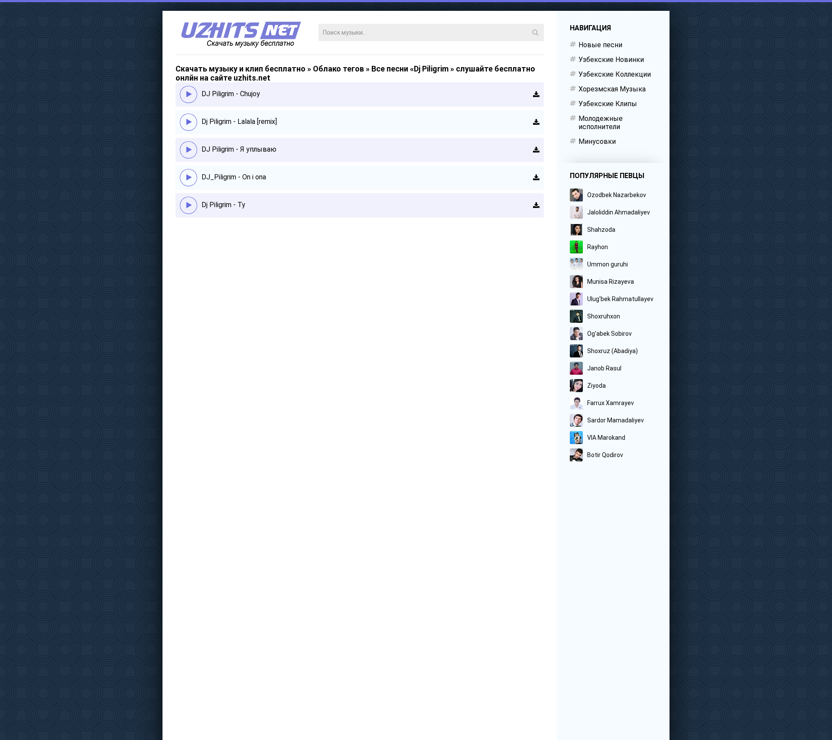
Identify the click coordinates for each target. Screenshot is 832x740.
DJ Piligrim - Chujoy (231, 94)
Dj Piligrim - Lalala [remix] (239, 121)
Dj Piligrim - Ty (223, 205)
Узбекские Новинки (611, 59)
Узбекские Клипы (607, 104)
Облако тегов (338, 68)
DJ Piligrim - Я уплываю (239, 149)
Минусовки (597, 141)
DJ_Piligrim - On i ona (234, 177)
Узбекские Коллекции (614, 74)
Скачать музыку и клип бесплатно (241, 68)
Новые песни (600, 45)
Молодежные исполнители (600, 122)
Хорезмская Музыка (612, 89)
